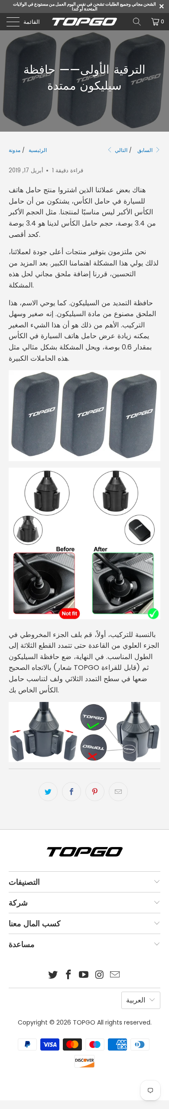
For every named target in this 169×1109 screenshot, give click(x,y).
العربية (135, 1000)
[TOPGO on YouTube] (84, 975)
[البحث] (137, 21)
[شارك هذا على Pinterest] (94, 791)
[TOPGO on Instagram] (99, 975)
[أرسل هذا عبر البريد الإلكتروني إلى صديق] (118, 791)
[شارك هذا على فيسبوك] (71, 791)
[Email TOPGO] (115, 975)
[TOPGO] (84, 21)
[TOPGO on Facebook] (68, 975)
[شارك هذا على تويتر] (48, 791)
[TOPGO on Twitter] (53, 975)
